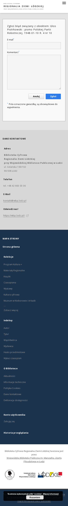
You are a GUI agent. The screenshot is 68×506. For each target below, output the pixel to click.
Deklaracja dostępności (16, 400)
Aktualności (9, 376)
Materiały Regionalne (14, 270)
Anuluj (36, 96)
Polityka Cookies (12, 388)
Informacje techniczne (15, 382)
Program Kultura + (13, 264)
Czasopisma (10, 282)
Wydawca (8, 346)
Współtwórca (10, 340)
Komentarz (13, 52)
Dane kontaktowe (12, 394)
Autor (6, 328)
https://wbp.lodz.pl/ (14, 215)
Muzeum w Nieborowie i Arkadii (20, 300)
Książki (7, 276)
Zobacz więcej (11, 310)
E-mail (10, 39)
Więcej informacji (51, 494)
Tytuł (6, 334)
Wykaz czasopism (12, 358)
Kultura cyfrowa (11, 294)
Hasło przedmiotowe (14, 352)
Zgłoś (53, 96)
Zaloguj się (9, 421)
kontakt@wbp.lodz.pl (14, 200)
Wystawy (8, 288)
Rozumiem (34, 497)
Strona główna (11, 246)
